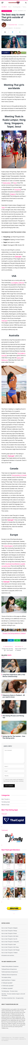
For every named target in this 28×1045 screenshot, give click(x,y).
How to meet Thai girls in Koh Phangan (10, 950)
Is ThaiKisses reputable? (7, 988)
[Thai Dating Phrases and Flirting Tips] (14, 707)
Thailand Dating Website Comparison (10, 966)
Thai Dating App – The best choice (9, 991)
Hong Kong (17, 189)
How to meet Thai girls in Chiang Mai (10, 941)
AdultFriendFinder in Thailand (8, 980)
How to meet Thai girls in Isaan (8, 944)
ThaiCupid (18, 256)
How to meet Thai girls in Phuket (9, 933)
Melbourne (4, 360)
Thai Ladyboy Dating (6, 977)
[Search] (26, 2)
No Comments (9, 28)
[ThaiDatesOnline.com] (14, 2)
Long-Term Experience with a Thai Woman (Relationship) (14, 675)
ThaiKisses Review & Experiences (9, 974)
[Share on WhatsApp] (19, 31)
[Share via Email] (5, 31)
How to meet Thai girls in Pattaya (9, 930)
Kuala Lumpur (7, 183)
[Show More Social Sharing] (25, 31)
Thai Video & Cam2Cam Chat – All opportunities (12, 998)
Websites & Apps (5, 804)
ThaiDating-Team (12, 24)
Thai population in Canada (19, 475)
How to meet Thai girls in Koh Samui (9, 936)
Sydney (19, 358)
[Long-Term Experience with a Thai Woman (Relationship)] (14, 665)
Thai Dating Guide (6, 11)
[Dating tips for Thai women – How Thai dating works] (14, 727)
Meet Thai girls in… (5, 799)
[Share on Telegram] (12, 31)
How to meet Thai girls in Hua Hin (9, 939)
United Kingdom (8, 546)
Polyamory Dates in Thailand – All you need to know (14, 696)
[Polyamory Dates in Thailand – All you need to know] (14, 686)
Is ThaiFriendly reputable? (7, 985)
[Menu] (2, 2)
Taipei (3, 207)
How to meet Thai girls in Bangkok (9, 928)
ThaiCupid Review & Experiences (9, 969)
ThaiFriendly (4, 830)
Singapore (13, 194)
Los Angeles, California (17, 282)
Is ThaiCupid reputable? (6, 982)
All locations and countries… (8, 955)
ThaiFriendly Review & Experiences (9, 971)
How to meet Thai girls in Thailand (9, 952)
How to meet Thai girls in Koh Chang (10, 947)
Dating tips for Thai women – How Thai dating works (14, 737)
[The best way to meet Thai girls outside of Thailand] (14, 41)
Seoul (15, 183)
